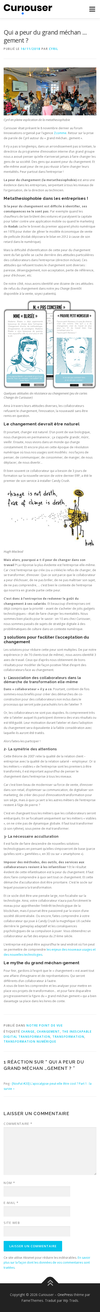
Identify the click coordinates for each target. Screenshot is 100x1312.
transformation (68, 1037)
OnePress (65, 1294)
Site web (12, 1222)
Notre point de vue (44, 1025)
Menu (92, 9)
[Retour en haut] (50, 1283)
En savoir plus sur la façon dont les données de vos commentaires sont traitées (47, 1263)
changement (48, 1031)
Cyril (53, 49)
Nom (9, 1183)
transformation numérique (30, 1041)
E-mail (11, 1203)
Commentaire (18, 1123)
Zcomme (60, 133)
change (28, 1031)
